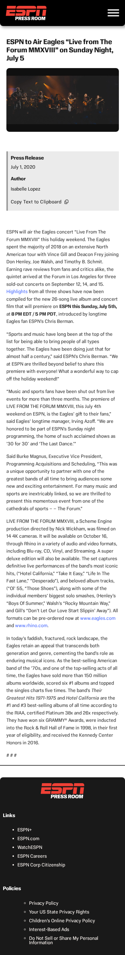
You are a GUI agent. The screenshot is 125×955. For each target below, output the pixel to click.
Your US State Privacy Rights (59, 912)
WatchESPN (29, 847)
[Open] (113, 12)
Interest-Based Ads (49, 929)
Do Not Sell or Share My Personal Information (63, 940)
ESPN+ (24, 830)
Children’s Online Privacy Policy (62, 920)
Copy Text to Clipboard (36, 202)
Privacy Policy (43, 903)
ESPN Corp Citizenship (41, 865)
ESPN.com (28, 838)
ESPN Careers (32, 856)
